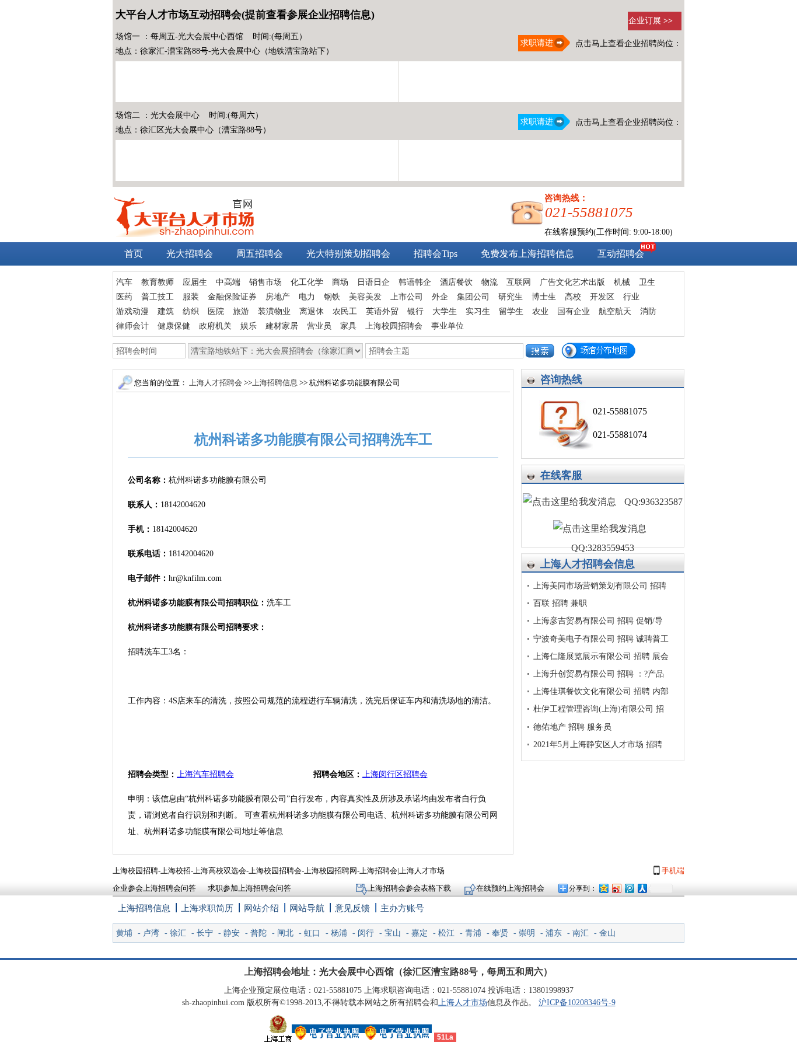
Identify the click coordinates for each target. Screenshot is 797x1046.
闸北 (285, 933)
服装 (191, 296)
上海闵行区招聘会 (395, 774)
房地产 (277, 296)
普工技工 (157, 296)
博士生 (544, 296)
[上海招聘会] (184, 234)
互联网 (518, 282)
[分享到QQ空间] (603, 888)
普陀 (258, 933)
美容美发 (365, 296)
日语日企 (373, 282)
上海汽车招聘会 (205, 774)
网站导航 (306, 908)
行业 (631, 296)
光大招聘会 (189, 254)
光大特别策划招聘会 (348, 254)
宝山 (392, 933)
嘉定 (419, 933)
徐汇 (178, 933)
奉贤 (500, 933)
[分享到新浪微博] (616, 888)
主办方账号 (402, 908)
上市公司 (406, 296)
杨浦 (339, 933)
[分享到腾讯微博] (629, 888)
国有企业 (573, 311)
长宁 (205, 933)
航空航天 (615, 311)
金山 (607, 933)
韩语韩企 (414, 282)
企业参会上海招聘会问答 (154, 888)
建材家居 (281, 326)
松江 (446, 933)
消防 (648, 311)
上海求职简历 (207, 908)
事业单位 (447, 326)
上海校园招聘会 (393, 326)
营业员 (319, 326)
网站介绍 (261, 908)
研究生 (510, 296)
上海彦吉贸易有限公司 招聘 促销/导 (598, 620)
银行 (415, 311)
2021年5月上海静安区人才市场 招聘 (597, 744)
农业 (540, 311)
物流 (489, 282)
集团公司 (473, 296)
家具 (348, 326)
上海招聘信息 (275, 382)
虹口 (312, 933)
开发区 (602, 296)
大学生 (444, 311)
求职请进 (535, 43)
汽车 (124, 282)
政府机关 (215, 326)
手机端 (672, 870)
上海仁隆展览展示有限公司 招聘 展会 (601, 656)
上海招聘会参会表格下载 (410, 888)
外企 (440, 296)
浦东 (554, 933)
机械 (622, 282)
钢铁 (332, 296)
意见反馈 (352, 908)
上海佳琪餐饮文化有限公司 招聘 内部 (601, 691)
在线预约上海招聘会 (510, 888)
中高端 (228, 282)
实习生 (478, 311)
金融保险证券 (232, 296)
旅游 (241, 311)
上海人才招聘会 (577, 564)
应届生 (195, 282)
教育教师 (157, 282)
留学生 (511, 311)
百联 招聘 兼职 (560, 603)
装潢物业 (274, 311)
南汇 (580, 933)
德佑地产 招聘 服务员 (572, 727)
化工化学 (307, 282)
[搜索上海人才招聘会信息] (540, 351)
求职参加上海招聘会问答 (249, 888)
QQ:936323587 (652, 502)
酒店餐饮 (456, 282)
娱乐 (248, 326)
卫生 (647, 282)
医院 (216, 311)
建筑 (166, 311)
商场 (340, 282)
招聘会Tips (435, 254)
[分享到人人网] (641, 888)
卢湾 (151, 933)
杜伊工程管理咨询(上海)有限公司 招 (598, 709)
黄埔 (124, 933)
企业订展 (650, 20)
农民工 (345, 311)
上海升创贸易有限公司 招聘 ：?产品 (598, 674)
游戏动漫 (132, 311)
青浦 (473, 933)
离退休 (311, 311)
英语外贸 (382, 311)
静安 (231, 933)
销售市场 (265, 282)
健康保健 (174, 326)
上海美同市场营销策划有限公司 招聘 (599, 585)
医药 (124, 296)
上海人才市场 (462, 1002)
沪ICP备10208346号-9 (577, 1002)
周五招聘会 (259, 254)
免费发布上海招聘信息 (527, 254)
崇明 (527, 933)
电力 (307, 296)
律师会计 (132, 326)
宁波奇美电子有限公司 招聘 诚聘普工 (601, 638)
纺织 (191, 311)
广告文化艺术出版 (572, 282)
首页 (133, 254)
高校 (573, 296)
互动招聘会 (620, 254)
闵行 (366, 933)
